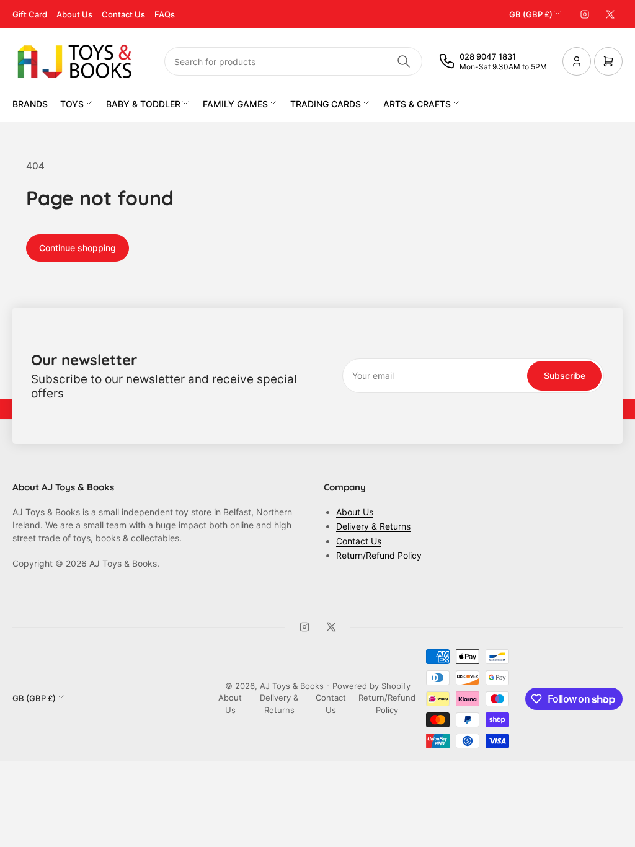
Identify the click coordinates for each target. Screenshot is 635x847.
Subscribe (564, 375)
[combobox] (293, 61)
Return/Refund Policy (379, 555)
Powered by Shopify (371, 686)
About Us (74, 14)
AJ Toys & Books (292, 686)
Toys (72, 104)
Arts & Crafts (417, 104)
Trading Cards (325, 104)
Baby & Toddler (143, 104)
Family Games (235, 104)
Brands (30, 104)
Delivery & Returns (373, 526)
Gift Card (29, 14)
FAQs (164, 14)
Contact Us (123, 14)
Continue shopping (77, 247)
